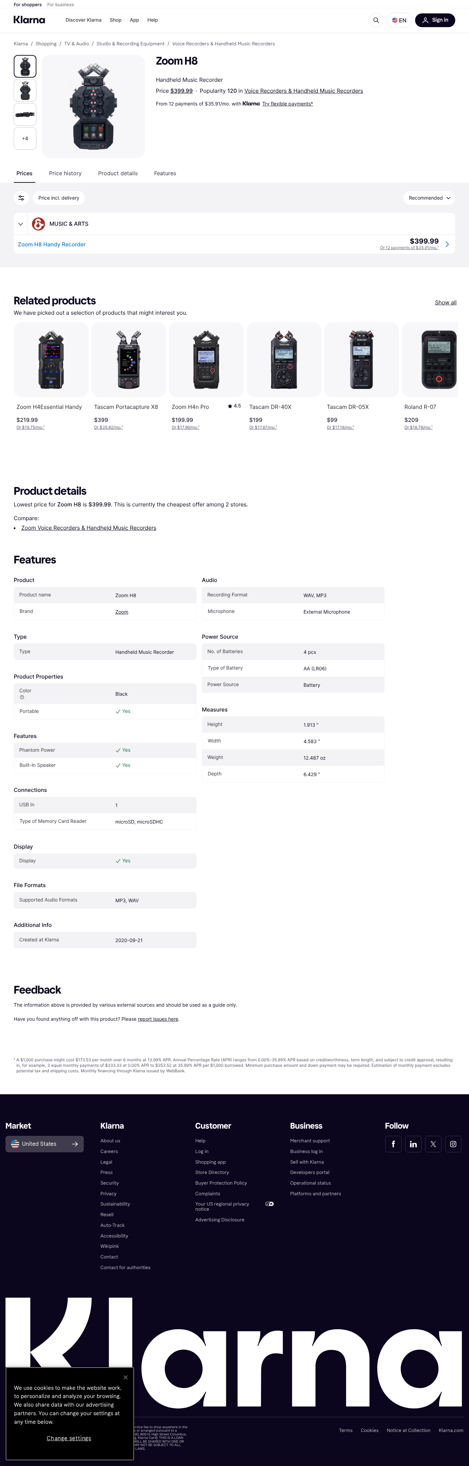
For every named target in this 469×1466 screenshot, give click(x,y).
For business (60, 5)
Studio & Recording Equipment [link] (130, 44)
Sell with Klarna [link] (307, 1162)
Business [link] (306, 1126)
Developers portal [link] (309, 1172)
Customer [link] (213, 1126)
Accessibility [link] (114, 1236)
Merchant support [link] (310, 1141)
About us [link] (110, 1141)
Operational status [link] (310, 1183)
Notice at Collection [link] (409, 1430)
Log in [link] (202, 1151)
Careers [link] (109, 1151)
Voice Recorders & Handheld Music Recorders (303, 90)
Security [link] (109, 1183)
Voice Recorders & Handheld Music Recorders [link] (223, 44)
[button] (399, 20)
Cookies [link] (370, 1430)
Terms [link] (346, 1430)
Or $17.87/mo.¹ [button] (263, 427)
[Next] (446, 376)
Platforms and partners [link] (315, 1194)
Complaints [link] (207, 1194)
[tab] (24, 173)
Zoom (121, 612)
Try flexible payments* (287, 104)
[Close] (125, 1377)
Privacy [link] (108, 1194)
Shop (116, 20)
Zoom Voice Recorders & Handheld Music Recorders (88, 527)
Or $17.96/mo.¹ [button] (185, 427)
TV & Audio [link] (76, 44)
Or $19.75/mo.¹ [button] (30, 427)
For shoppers (28, 5)
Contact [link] (109, 1257)
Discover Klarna (84, 20)
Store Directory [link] (212, 1172)
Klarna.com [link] (451, 1430)
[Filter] (21, 198)
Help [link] (200, 1141)
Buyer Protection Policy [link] (221, 1183)
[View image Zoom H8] (25, 66)
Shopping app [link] (210, 1162)
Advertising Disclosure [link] (219, 1220)
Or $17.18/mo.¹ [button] (340, 427)
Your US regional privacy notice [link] (222, 1206)
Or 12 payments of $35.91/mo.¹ (409, 247)
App (134, 20)
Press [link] (106, 1172)
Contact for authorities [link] (125, 1268)
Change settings (69, 1438)
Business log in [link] (306, 1151)
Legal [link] (106, 1162)
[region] (69, 1414)
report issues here (158, 1019)
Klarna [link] (21, 44)
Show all (446, 302)
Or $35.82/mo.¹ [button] (108, 427)
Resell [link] (106, 1215)
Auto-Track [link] (112, 1225)
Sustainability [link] (115, 1204)
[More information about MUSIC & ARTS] (20, 224)
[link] (393, 1144)
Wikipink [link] (109, 1246)
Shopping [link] (46, 44)
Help (152, 20)
